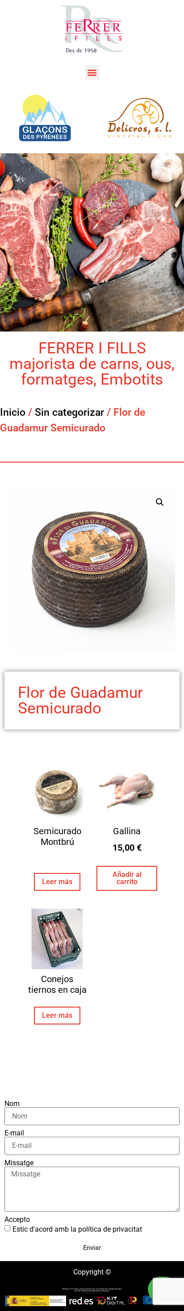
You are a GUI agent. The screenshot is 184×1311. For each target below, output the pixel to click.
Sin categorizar (69, 412)
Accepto (17, 1219)
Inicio (12, 412)
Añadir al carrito (127, 878)
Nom (12, 1103)
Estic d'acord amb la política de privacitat (77, 1229)
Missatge (18, 1163)
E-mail (14, 1133)
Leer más (57, 881)
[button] (92, 72)
